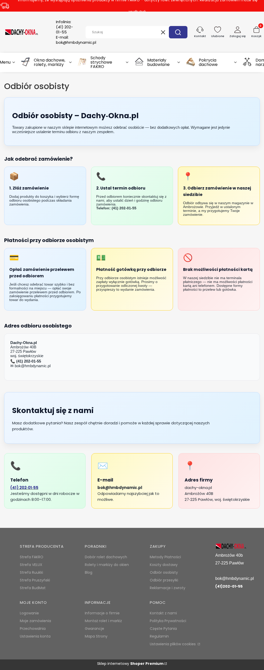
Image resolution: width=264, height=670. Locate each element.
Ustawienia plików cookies (173, 644)
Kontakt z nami (163, 613)
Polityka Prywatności (168, 620)
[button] (178, 32)
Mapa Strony (96, 636)
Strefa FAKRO (31, 557)
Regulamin (159, 636)
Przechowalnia (33, 628)
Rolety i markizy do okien (107, 564)
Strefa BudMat (33, 587)
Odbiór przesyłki (164, 580)
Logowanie (29, 613)
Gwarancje (94, 628)
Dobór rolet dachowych (106, 557)
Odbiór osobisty (164, 572)
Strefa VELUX (31, 564)
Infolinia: (64, 27)
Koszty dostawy (164, 564)
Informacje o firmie (102, 613)
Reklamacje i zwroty (167, 587)
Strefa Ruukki (31, 572)
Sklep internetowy (130, 663)
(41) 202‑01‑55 (24, 487)
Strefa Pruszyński (35, 580)
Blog (88, 572)
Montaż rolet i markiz (103, 620)
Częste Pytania (163, 628)
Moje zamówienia (35, 620)
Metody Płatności (165, 557)
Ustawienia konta (35, 636)
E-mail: (76, 40)
